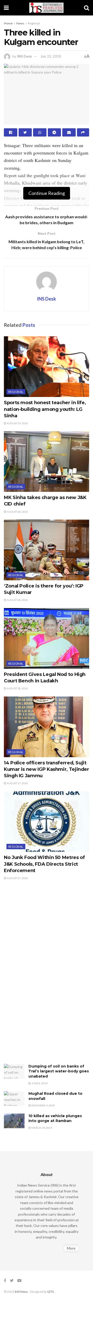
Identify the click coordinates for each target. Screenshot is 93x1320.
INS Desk (24, 56)
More (71, 1248)
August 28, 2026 (17, 511)
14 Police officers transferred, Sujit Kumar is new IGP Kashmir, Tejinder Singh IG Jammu (46, 769)
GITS (50, 1292)
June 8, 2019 (39, 1083)
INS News (21, 1292)
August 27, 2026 (17, 783)
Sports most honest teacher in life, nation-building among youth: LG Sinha (45, 409)
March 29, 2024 (41, 1127)
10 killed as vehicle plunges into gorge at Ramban (55, 1118)
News (20, 23)
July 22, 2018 (50, 56)
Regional (34, 23)
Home (8, 23)
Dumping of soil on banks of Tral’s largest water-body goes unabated (58, 1071)
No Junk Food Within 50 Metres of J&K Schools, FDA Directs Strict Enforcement (44, 864)
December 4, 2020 (43, 1105)
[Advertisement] (42, 977)
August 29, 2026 (17, 423)
